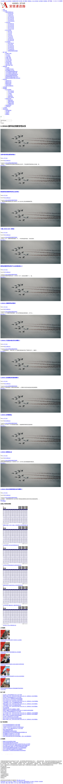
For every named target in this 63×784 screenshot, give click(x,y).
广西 (1, 782)
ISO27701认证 (11, 27)
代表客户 (7, 113)
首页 (4, 9)
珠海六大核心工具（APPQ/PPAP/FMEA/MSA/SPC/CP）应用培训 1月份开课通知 (20, 703)
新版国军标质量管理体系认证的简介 (9, 191)
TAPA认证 (10, 35)
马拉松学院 (2, 781)
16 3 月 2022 (5, 344)
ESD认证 (10, 34)
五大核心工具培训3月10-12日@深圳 (10, 716)
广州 (15, 782)
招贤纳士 (30, 1)
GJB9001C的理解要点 (6, 414)
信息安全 (5, 79)
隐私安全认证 (8, 81)
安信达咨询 (5, 109)
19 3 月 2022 (5, 232)
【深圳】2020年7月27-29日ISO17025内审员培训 (13, 727)
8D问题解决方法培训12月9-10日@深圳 (11, 734)
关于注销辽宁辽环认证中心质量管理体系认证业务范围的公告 (16, 745)
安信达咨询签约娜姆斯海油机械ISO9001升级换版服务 (14, 747)
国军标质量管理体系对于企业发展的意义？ (11, 266)
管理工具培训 (11, 97)
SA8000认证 (10, 37)
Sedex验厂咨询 (8, 63)
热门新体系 (7, 41)
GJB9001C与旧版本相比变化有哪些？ (10, 340)
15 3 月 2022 (5, 381)
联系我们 (45, 1)
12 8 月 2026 (3, 689)
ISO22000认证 (11, 19)
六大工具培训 (8, 1)
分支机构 (41, 781)
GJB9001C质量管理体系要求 (8, 303)
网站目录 (28, 782)
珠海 (20, 782)
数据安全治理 (8, 83)
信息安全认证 (8, 80)
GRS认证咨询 (8, 61)
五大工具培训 (35, 1)
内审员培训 (10, 96)
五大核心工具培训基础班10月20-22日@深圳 (12, 694)
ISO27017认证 (11, 28)
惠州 (12, 782)
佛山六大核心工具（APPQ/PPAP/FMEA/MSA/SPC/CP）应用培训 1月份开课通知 (20, 714)
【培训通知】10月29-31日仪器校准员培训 (12, 705)
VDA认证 (10, 32)
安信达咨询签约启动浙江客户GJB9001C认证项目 (11, 639)
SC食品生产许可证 (9, 69)
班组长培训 (10, 100)
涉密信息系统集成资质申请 (11, 75)
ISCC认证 (7, 54)
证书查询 (41, 1)
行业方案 (7, 111)
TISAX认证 (10, 36)
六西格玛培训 (11, 103)
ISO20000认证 (11, 23)
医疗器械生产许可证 (9, 70)
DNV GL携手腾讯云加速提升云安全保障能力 (13, 749)
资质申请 (5, 66)
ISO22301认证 (11, 26)
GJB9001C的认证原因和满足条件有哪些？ (11, 489)
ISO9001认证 (10, 13)
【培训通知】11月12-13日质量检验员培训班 (12, 702)
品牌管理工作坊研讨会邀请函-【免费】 (11, 709)
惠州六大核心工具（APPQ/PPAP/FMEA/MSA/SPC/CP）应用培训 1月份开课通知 (20, 719)
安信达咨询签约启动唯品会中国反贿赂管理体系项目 (11, 688)
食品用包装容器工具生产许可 (11, 76)
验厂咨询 (5, 52)
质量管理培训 (11, 101)
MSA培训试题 (6, 707)
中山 (17, 782)
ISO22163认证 (11, 18)
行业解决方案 (15, 1)
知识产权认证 (11, 43)
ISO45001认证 (11, 40)
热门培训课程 (8, 89)
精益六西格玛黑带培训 (8, 729)
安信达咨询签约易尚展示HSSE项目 (10, 742)
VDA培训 (2, 1)
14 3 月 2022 (5, 418)
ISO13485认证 (11, 17)
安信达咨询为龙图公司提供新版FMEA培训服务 (10, 652)
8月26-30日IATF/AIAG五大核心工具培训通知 (12, 699)
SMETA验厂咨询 (9, 65)
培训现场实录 (8, 105)
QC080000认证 (11, 49)
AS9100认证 (10, 14)
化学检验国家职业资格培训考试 (10, 731)
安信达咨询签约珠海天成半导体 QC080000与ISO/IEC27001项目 (16, 743)
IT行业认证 (7, 22)
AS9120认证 (10, 44)
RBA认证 (10, 31)
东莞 (9, 782)
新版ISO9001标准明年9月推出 (9, 741)
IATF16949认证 (11, 21)
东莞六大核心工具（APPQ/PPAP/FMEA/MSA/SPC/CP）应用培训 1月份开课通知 (20, 696)
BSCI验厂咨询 (8, 62)
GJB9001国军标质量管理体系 (11, 162)
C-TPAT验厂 (8, 56)
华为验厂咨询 (8, 53)
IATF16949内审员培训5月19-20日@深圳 (11, 725)
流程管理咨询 (27, 781)
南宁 (4, 782)
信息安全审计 (8, 84)
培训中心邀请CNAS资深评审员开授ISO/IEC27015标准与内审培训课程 (18, 710)
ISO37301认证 (11, 48)
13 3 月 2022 (5, 455)
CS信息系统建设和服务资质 (11, 71)
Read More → (3, 165)
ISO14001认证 (11, 39)
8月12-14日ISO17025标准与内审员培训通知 (12, 718)
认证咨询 (5, 10)
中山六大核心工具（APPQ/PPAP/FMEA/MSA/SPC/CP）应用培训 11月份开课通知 (20, 701)
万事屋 (14, 781)
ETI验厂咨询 (8, 57)
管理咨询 (5, 87)
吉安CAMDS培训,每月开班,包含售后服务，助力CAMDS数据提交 (17, 736)
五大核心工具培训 (34, 781)
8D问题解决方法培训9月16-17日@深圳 (11, 733)
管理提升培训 (8, 98)
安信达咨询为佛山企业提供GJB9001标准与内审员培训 (12, 664)
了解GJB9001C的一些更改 (7, 228)
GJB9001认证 (11, 15)
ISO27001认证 (11, 25)
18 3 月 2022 (5, 269)
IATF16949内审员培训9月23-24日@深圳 (11, 724)
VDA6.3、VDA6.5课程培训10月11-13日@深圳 (13, 728)
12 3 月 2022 (5, 492)
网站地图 (24, 782)
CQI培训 (10, 93)
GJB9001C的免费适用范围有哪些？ (9, 377)
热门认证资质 (8, 30)
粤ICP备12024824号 (21, 780)
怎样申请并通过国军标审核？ (8, 154)
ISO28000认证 (11, 47)
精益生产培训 (11, 102)
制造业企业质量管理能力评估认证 (12, 78)
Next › (4, 501)
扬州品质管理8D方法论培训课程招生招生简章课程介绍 (15, 732)
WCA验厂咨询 (8, 59)
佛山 (7, 782)
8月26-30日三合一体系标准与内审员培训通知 (12, 698)
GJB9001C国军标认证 (6, 452)
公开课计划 (7, 106)
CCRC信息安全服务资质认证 (11, 74)
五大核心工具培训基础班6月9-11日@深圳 (12, 711)
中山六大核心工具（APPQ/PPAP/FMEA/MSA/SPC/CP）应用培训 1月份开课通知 (20, 706)
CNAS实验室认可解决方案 (11, 72)
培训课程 (5, 88)
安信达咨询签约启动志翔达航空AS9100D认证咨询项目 (12, 676)
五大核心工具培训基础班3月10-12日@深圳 (12, 697)
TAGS (32, 782)
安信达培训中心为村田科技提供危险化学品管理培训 (14, 750)
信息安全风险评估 (9, 85)
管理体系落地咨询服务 (13, 50)
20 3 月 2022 (5, 195)
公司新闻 (5, 107)
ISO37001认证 (11, 45)
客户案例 (25, 1)
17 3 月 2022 (5, 306)
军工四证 (20, 1)
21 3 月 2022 (5, 158)
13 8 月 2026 (3, 641)
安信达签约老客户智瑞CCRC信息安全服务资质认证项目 (15, 746)
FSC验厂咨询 (8, 58)
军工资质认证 (7, 160)
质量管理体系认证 (9, 12)
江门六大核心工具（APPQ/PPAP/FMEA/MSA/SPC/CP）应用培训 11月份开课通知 (20, 712)
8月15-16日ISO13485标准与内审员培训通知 (12, 715)
